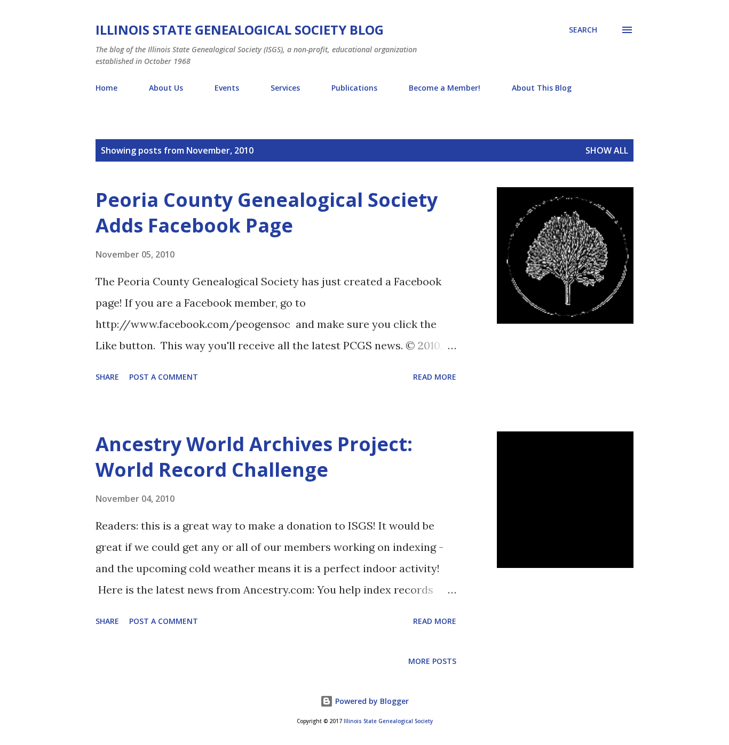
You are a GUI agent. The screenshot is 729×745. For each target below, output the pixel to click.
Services (285, 88)
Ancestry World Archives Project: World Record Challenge (254, 457)
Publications (354, 88)
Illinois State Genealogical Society (388, 721)
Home (106, 88)
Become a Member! (444, 88)
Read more (434, 377)
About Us (166, 88)
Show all (606, 150)
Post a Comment (163, 377)
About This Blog (542, 88)
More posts (432, 661)
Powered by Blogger (371, 701)
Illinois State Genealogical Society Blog (240, 29)
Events (227, 88)
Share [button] (107, 377)
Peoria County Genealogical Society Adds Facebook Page (267, 212)
